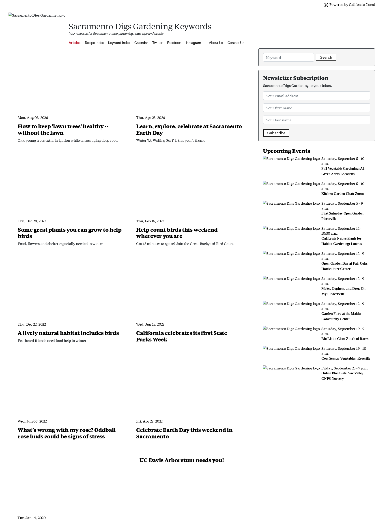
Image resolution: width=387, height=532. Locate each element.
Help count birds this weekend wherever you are (176, 233)
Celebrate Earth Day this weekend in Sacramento (184, 433)
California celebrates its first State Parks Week (181, 336)
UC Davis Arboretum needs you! (182, 459)
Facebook (174, 42)
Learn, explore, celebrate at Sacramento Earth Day (189, 129)
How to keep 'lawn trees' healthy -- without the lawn (63, 129)
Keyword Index (119, 42)
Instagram (193, 42)
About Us (216, 42)
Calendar (141, 42)
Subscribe (276, 133)
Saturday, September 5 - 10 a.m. (342, 166)
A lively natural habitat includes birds (68, 332)
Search (326, 57)
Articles (74, 42)
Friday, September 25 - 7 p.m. (344, 372)
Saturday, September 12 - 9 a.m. (344, 261)
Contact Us (236, 42)
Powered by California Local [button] (352, 4)
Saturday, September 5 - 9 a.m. (342, 210)
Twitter (157, 42)
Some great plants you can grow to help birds (70, 233)
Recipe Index (94, 42)
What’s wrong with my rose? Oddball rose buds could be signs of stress (67, 433)
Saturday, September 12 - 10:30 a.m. (341, 235)
